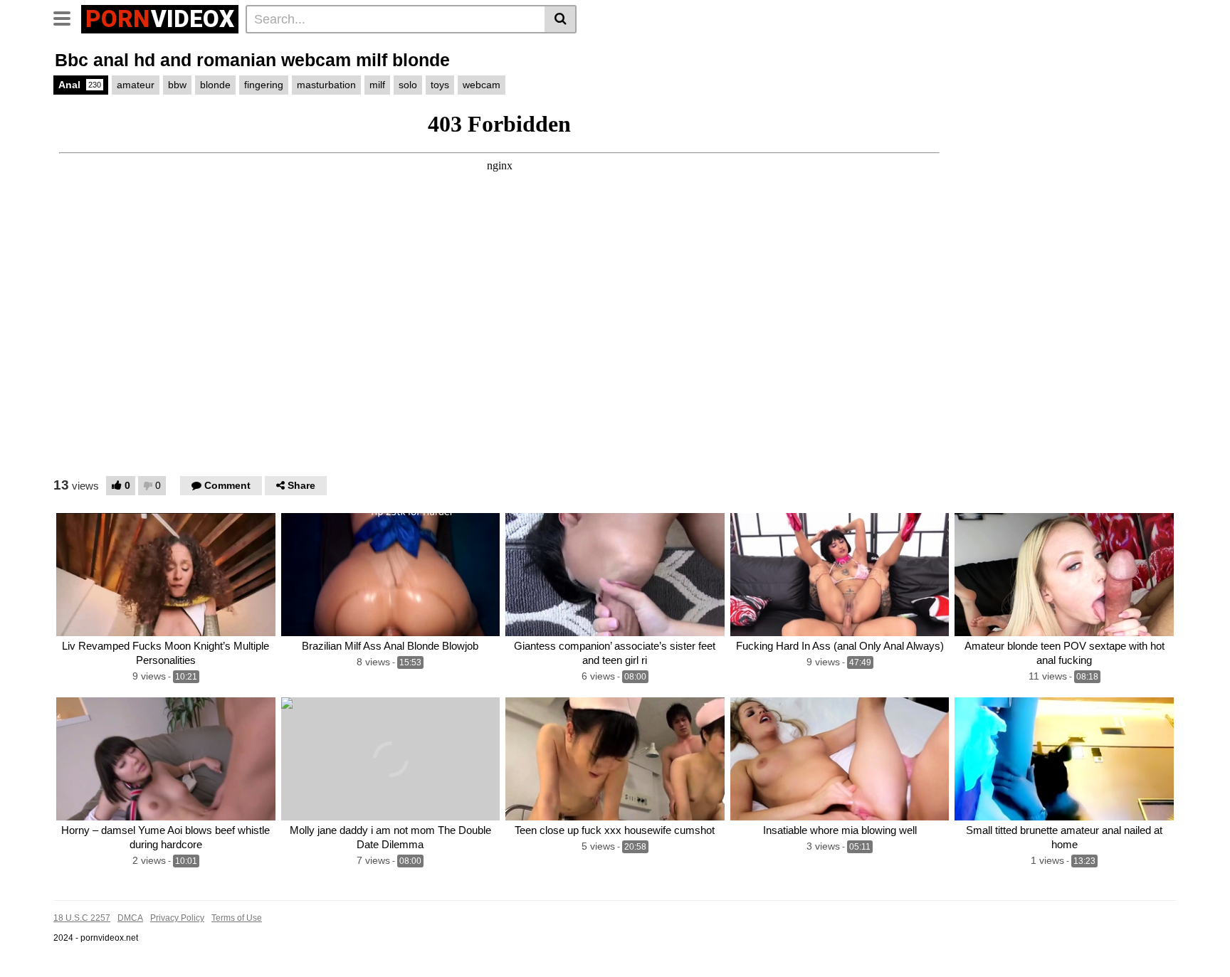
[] (561, 19)
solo (408, 84)
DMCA (130, 918)
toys (440, 84)
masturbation (326, 84)
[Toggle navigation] (67, 17)
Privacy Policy (177, 918)
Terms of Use (236, 918)
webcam (481, 84)
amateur (135, 84)
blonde (215, 84)
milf (377, 84)
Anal (79, 84)
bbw (177, 84)
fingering (263, 84)
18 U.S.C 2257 (81, 918)
